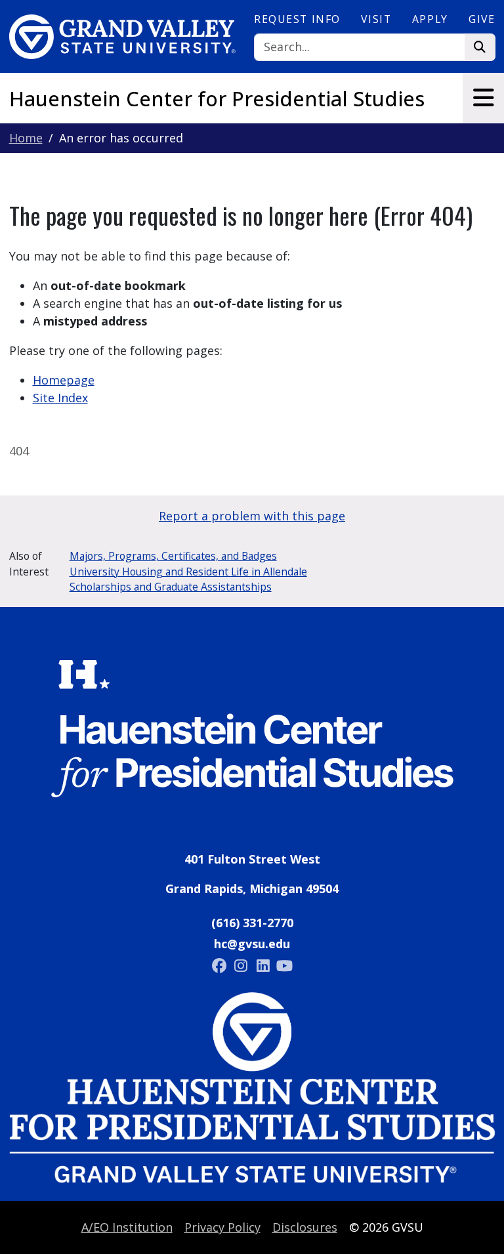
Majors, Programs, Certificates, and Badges (173, 556)
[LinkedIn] (265, 965)
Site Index (60, 398)
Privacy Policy (222, 1227)
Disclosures (304, 1227)
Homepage (63, 380)
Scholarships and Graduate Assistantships (171, 586)
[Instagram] (242, 965)
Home (26, 138)
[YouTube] (285, 965)
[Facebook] (221, 965)
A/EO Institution (127, 1227)
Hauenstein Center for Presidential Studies (217, 98)
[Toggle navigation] (483, 98)
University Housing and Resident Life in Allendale (188, 571)
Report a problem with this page (252, 516)
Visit (376, 19)
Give (482, 19)
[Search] (480, 47)
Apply (430, 19)
